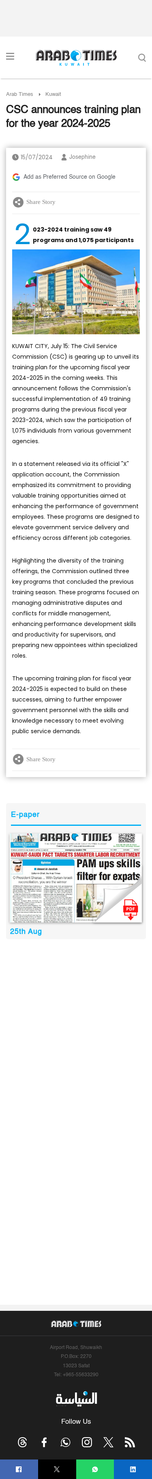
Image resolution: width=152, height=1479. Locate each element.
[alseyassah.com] (76, 1399)
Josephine (82, 157)
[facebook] (19, 1469)
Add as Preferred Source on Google (70, 177)
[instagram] (87, 1442)
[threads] (22, 1442)
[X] (57, 1469)
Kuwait (53, 94)
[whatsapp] (95, 1469)
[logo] (76, 57)
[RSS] (130, 1442)
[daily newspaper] (76, 878)
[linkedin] (133, 1469)
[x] (108, 1442)
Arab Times (19, 94)
